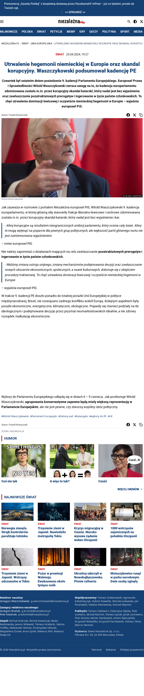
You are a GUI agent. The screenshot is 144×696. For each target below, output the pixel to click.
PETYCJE (56, 31)
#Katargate (81, 416)
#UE (110, 416)
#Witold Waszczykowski (15, 416)
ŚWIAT (41, 31)
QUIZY (93, 31)
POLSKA (27, 31)
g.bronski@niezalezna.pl (36, 611)
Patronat (97, 649)
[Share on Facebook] (128, 115)
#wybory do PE (97, 416)
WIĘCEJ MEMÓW (128, 489)
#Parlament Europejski (43, 416)
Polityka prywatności (132, 649)
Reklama (111, 649)
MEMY (71, 31)
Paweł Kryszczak (18, 115)
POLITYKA (109, 31)
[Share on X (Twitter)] (134, 115)
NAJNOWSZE (9, 31)
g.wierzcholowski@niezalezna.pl (50, 601)
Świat (25, 43)
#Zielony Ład (65, 416)
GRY (82, 31)
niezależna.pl (10, 43)
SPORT (125, 31)
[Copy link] (141, 115)
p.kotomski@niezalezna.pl (33, 614)
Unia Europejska (41, 43)
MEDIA (138, 31)
